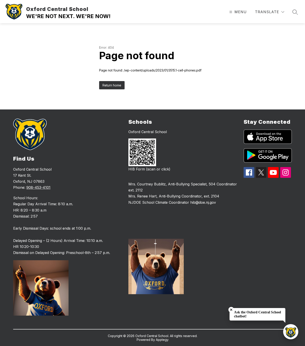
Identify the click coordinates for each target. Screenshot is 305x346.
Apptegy (162, 340)
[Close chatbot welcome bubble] (231, 309)
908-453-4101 (38, 187)
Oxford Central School (147, 132)
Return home (111, 85)
